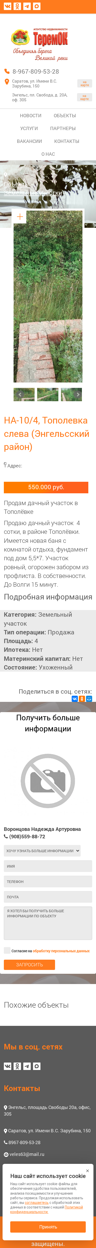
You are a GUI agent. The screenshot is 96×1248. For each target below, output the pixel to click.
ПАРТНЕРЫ (63, 128)
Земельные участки (33, 193)
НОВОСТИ (30, 115)
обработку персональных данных (61, 950)
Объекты (17, 184)
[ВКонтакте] (75, 699)
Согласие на (51, 950)
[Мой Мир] (89, 699)
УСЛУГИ (29, 128)
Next (78, 394)
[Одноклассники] (82, 699)
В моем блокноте (67, 19)
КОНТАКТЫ (66, 141)
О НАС (48, 154)
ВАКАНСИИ (29, 141)
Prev (20, 394)
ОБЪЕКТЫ (65, 115)
